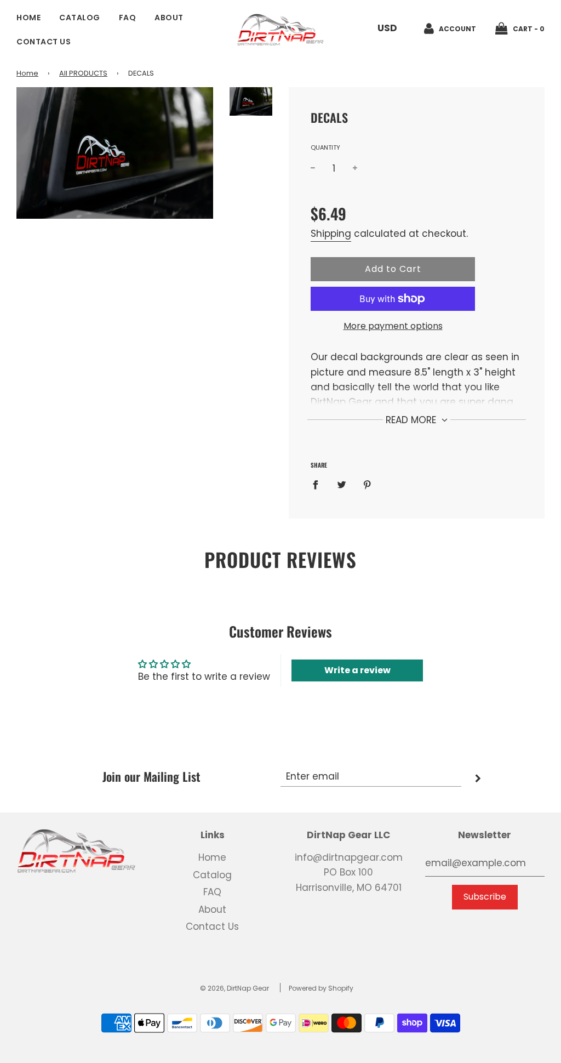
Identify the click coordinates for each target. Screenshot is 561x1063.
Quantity (325, 147)
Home (28, 17)
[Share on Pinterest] (367, 485)
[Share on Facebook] (319, 485)
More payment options (393, 326)
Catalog (79, 17)
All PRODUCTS (83, 73)
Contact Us (43, 41)
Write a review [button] (357, 670)
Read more (412, 420)
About (169, 17)
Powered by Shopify (321, 988)
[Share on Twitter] (341, 485)
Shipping (331, 233)
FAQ (127, 17)
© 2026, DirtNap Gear (234, 988)
